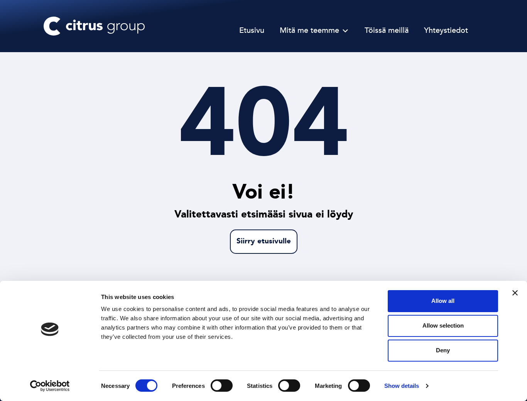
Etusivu (251, 31)
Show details (401, 385)
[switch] (222, 385)
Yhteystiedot (446, 31)
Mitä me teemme (309, 31)
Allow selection (443, 325)
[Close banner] (515, 293)
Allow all (442, 300)
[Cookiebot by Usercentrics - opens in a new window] (50, 386)
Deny (443, 350)
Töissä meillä (387, 31)
